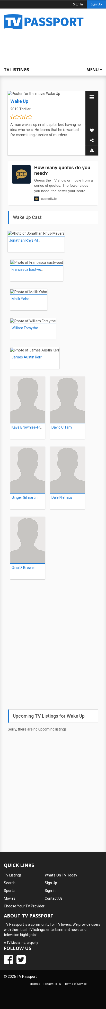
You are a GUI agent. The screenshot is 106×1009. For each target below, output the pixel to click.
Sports (9, 891)
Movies (9, 898)
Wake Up (19, 101)
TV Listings (16, 69)
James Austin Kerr (27, 357)
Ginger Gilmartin (25, 497)
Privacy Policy (52, 984)
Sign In (50, 891)
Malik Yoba (20, 299)
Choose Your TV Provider (24, 906)
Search (9, 883)
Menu (93, 69)
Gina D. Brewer (23, 567)
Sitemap (35, 984)
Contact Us (54, 898)
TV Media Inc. (16, 943)
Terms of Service (75, 984)
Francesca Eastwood (28, 269)
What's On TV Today (61, 875)
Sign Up (96, 4)
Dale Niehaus (62, 497)
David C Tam (61, 427)
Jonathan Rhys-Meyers (28, 240)
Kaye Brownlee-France (30, 427)
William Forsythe (25, 328)
